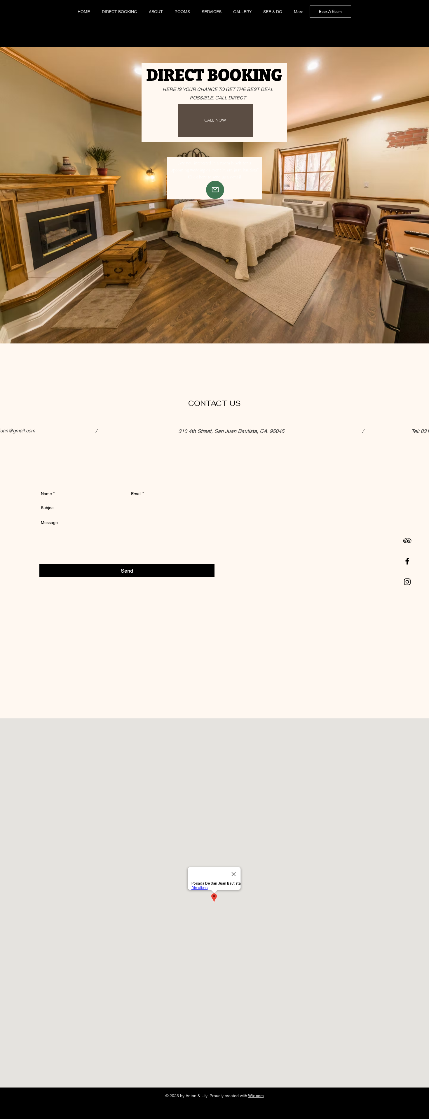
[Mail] (215, 190)
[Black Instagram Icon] (407, 581)
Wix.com (256, 1095)
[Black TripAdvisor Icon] (407, 540)
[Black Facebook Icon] (407, 561)
